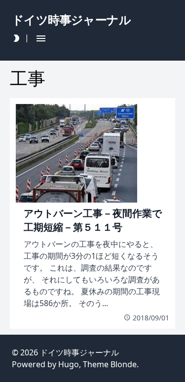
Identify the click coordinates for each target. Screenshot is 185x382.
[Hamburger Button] (41, 38)
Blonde (124, 364)
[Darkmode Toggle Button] (16, 38)
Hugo (68, 364)
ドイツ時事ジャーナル (79, 352)
